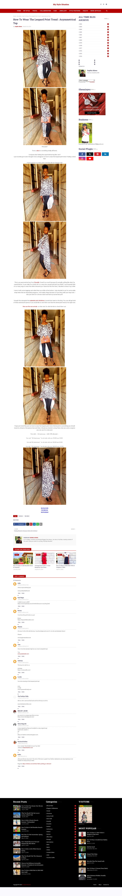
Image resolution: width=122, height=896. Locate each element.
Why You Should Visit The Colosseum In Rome (31, 857)
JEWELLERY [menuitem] (63, 11)
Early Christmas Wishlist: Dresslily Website (96, 876)
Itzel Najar (21, 597)
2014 (94, 56)
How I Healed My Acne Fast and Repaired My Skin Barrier (30, 842)
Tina (19, 644)
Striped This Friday (92, 854)
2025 (94, 26)
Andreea (20, 661)
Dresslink (61, 824)
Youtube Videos (61, 852)
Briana (20, 610)
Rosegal (61, 839)
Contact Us (81, 66)
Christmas (61, 813)
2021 (94, 37)
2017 (94, 48)
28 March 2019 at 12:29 (23, 725)
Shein (61, 844)
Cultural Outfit (61, 816)
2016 (94, 51)
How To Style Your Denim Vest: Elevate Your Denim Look (32, 807)
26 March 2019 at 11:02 (23, 585)
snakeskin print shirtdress (37, 300)
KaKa (19, 754)
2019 (94, 42)
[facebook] (101, 4)
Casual (61, 811)
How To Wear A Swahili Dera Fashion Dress (97, 840)
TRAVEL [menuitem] (34, 11)
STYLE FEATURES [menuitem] (74, 11)
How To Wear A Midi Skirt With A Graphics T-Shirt (65, 566)
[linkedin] (105, 154)
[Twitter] (27, 524)
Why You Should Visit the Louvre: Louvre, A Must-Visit (30, 814)
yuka (19, 583)
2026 (94, 24)
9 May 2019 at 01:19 (22, 756)
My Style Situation (61, 4)
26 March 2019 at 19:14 (23, 599)
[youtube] (89, 158)
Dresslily (36, 282)
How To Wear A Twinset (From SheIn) (97, 868)
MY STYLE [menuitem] (26, 11)
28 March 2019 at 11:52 (23, 712)
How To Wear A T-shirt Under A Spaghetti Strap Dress (95, 833)
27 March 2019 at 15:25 (23, 698)
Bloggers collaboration (61, 808)
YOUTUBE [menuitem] (59, 15)
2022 (94, 34)
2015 (94, 53)
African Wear (61, 805)
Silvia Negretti (22, 724)
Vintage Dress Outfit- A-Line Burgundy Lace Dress (42, 566)
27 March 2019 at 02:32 (23, 662)
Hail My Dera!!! (91, 847)
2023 (94, 32)
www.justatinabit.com (23, 653)
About (100, 884)
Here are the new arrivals (30, 306)
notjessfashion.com (28, 747)
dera (38, 150)
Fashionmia (61, 829)
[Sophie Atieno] (97, 158)
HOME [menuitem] (19, 11)
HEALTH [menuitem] (85, 11)
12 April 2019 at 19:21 (22, 743)
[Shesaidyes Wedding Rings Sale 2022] (92, 114)
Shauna (20, 627)
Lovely (20, 677)
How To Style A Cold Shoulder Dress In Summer (23, 566)
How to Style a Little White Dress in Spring (31, 849)
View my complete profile (93, 72)
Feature (61, 831)
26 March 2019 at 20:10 (23, 628)
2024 (94, 29)
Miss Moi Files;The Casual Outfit (95, 861)
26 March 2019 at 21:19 (23, 646)
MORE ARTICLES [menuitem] (95, 11)
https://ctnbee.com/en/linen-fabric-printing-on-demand (37, 763)
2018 (94, 45)
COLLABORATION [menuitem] (45, 11)
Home (94, 884)
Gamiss (61, 834)
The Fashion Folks (23, 696)
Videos (61, 849)
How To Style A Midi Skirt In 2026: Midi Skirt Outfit (32, 871)
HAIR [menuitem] (55, 11)
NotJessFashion (22, 741)
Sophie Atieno (18, 26)
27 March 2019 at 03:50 (23, 678)
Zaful (61, 855)
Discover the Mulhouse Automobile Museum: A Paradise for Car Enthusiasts (32, 864)
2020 (94, 40)
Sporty (61, 847)
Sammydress (61, 842)
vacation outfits (61, 857)
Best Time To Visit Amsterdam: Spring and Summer (31, 835)
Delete (23, 593)
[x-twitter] (89, 154)
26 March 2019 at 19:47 (23, 612)
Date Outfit (61, 818)
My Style (27, 516)
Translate (92, 82)
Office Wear (61, 837)
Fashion (21, 516)
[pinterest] (106, 4)
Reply (19, 593)
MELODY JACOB (23, 711)
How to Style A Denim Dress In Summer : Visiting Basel (29, 821)
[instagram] (103, 4)
